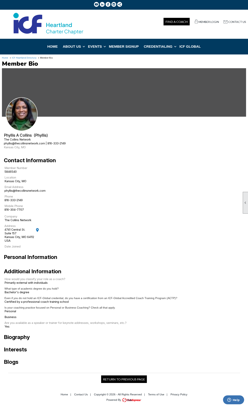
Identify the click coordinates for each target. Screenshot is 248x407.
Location (10, 177)
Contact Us (237, 21)
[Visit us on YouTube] (96, 4)
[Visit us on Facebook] (108, 4)
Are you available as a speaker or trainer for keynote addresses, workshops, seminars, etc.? (65, 323)
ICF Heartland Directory (24, 57)
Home (52, 46)
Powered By (114, 399)
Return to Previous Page (124, 379)
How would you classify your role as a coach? (34, 279)
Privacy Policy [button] (178, 394)
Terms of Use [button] (156, 394)
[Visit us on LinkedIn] (102, 4)
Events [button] (95, 46)
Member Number (15, 168)
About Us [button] (72, 46)
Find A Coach (176, 21)
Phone (8, 196)
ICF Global (190, 46)
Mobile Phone (13, 206)
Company (10, 216)
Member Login (209, 21)
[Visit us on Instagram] (113, 4)
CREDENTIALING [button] (158, 46)
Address (10, 226)
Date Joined (12, 246)
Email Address (13, 187)
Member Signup (124, 46)
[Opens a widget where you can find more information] (233, 400)
